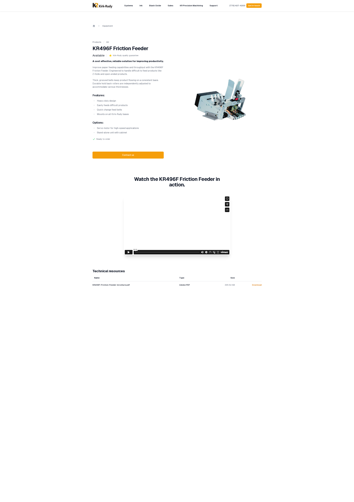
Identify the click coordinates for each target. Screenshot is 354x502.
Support (214, 5)
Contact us (128, 155)
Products (96, 42)
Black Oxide (155, 5)
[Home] (93, 26)
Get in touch (254, 5)
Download (257, 285)
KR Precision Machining (191, 5)
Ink (141, 5)
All (107, 42)
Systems (128, 5)
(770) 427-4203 (237, 5)
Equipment (108, 26)
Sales (170, 5)
